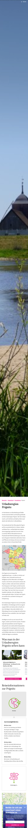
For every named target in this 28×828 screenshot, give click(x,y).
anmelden (14, 825)
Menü (24, 1)
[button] (4, 795)
